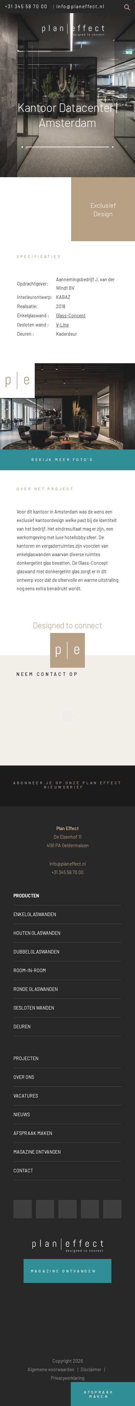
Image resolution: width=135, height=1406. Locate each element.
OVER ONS (23, 1077)
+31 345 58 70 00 (26, 6)
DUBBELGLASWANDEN (36, 952)
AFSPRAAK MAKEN (32, 1133)
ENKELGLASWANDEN (34, 914)
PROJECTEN (25, 1058)
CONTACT (23, 1170)
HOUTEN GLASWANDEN (36, 933)
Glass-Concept (71, 315)
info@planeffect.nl (80, 6)
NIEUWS (21, 1114)
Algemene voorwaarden (51, 1369)
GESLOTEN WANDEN (33, 1008)
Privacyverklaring (67, 1378)
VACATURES (25, 1096)
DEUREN (21, 1026)
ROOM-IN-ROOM (29, 970)
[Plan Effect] (17, 380)
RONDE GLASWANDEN (35, 989)
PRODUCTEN (26, 895)
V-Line (62, 324)
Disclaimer (91, 1369)
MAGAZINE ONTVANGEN (37, 1152)
